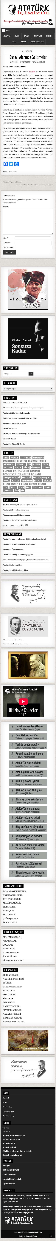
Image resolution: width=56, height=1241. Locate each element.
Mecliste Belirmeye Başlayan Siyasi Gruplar (20, 505)
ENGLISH (23, 41)
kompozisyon (9, 474)
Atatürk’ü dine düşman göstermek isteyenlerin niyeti (23, 408)
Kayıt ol (6, 1098)
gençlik (18, 467)
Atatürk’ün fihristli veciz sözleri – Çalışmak (20, 520)
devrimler (13, 172)
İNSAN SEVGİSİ (10, 922)
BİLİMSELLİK (9, 907)
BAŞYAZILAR (9, 991)
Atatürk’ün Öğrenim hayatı (13, 549)
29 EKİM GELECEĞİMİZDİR (15, 403)
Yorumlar (8, 1111)
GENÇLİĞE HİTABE (11, 1170)
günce (26, 467)
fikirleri (37, 464)
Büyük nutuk (9, 464)
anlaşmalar (26, 457)
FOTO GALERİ (9, 994)
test (6, 487)
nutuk (6, 484)
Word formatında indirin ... (13, 640)
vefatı (21, 487)
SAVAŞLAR (8, 945)
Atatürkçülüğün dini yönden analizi (16, 413)
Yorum (5, 207)
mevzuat (37, 480)
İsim (5, 238)
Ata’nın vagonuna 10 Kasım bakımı (16, 515)
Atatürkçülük (10, 461)
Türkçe (13, 487)
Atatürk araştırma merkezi (14, 1135)
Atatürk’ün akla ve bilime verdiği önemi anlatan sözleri (24, 539)
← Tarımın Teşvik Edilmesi (11, 182)
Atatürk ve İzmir (10, 1147)
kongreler (36, 474)
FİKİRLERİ (49, 35)
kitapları (35, 471)
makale (7, 480)
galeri (45, 464)
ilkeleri (46, 467)
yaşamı (47, 487)
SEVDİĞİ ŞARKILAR (12, 1010)
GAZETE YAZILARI (11, 1006)
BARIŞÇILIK (8, 911)
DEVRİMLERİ (28, 51)
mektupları (27, 480)
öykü (17, 490)
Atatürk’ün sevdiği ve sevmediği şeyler (18, 554)
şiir (22, 490)
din (29, 464)
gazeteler (8, 467)
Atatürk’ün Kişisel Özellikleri (14, 423)
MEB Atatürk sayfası (11, 1139)
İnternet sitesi (8, 247)
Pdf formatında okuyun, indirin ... (16, 644)
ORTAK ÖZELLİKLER (13, 895)
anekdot (14, 457)
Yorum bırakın (39, 62)
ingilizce (7, 471)
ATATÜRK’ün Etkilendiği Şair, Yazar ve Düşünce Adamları (25, 560)
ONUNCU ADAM (9, 439)
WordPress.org (8, 1116)
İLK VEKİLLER (10, 957)
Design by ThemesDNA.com (28, 1236)
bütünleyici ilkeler (37, 461)
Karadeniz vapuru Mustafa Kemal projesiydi (20, 418)
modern (32, 72)
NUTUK (6, 1128)
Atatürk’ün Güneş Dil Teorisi (14, 444)
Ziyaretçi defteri (9, 1184)
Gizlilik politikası (9, 1175)
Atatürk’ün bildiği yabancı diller (15, 570)
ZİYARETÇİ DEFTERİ (37, 41)
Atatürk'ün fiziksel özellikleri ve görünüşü (19, 544)
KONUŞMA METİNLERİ (13, 1022)
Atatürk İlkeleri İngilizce (12, 565)
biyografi (22, 461)
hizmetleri (36, 467)
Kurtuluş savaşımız (41, 477)
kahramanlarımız (21, 471)
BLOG (14, 41)
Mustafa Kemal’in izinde (12, 1179)
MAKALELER (9, 1002)
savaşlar (15, 484)
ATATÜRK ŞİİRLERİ (12, 1014)
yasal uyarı (37, 487)
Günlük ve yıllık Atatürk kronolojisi (17, 1151)
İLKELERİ (26, 35)
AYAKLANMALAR (11, 953)
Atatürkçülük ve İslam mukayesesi (16, 510)
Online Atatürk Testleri (12, 987)
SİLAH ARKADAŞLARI (13, 960)
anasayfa (7, 35)
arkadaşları (38, 457)
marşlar (15, 480)
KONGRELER (9, 949)
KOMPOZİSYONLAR (12, 1018)
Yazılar (7, 1107)
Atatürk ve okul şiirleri (12, 1155)
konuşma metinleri (12, 477)
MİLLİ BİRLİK (9, 915)
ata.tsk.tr (6, 1132)
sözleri (42, 484)
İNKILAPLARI (38, 35)
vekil (28, 487)
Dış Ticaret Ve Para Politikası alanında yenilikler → (36, 185)
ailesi (6, 457)
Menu (8, 30)
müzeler (47, 480)
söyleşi (33, 484)
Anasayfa (6, 1166)
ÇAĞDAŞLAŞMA (10, 919)
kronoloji (26, 477)
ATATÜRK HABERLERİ (13, 979)
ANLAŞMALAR (9, 941)
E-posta (6, 243)
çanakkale (8, 490)
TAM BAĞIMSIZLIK (12, 899)
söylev (24, 484)
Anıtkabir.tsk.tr (9, 1143)
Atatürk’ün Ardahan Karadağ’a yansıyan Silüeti (21, 434)
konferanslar (23, 474)
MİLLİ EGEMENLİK (12, 903)
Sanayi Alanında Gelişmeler (28, 57)
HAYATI (17, 35)
